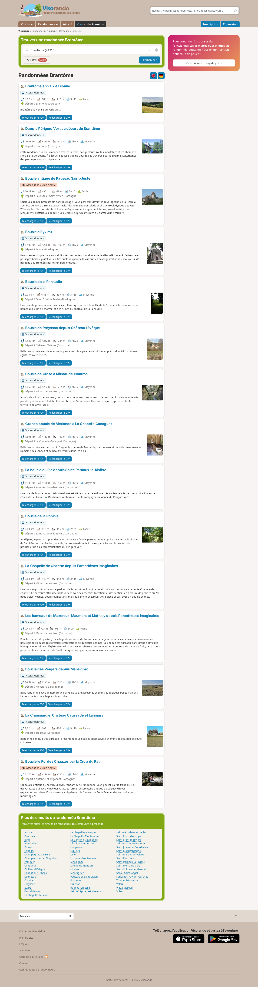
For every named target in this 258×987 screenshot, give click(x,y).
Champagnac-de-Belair (38, 854)
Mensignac (76, 862)
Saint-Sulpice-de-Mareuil (131, 869)
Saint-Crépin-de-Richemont (86, 891)
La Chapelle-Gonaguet (83, 832)
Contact (23, 963)
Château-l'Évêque (34, 869)
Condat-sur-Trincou (35, 873)
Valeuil (120, 884)
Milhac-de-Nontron (81, 865)
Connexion (230, 24)
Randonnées (46, 24)
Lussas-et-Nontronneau (84, 858)
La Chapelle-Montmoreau (85, 836)
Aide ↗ (67, 24)
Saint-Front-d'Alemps (128, 836)
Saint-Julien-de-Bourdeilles (132, 847)
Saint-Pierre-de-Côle (128, 865)
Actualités (25, 950)
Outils (25, 24)
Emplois (24, 944)
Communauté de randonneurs (37, 969)
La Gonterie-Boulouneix (84, 839)
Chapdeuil (30, 865)
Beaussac (29, 836)
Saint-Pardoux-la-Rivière (130, 862)
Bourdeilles (31, 843)
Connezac (30, 876)
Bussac (28, 847)
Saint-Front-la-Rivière (128, 839)
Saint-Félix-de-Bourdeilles (131, 832)
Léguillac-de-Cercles (82, 843)
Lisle (73, 854)
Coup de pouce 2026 (31, 956)
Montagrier (77, 873)
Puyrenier (76, 880)
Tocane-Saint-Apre (127, 880)
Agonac (28, 832)
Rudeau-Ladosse (80, 887)
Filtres (38, 60)
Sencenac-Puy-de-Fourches (132, 876)
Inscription (210, 24)
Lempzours (76, 847)
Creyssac (29, 884)
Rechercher (150, 60)
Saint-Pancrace (125, 858)
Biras (27, 839)
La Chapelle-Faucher (36, 895)
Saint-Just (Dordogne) (128, 850)
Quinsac (75, 884)
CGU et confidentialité (32, 931)
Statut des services (117, 980)
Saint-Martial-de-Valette (130, 854)
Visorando (23, 30)
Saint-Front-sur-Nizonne (130, 843)
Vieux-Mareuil (124, 887)
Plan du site (26, 937)
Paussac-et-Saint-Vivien (84, 876)
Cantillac (29, 850)
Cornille (29, 880)
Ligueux (75, 850)
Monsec (75, 869)
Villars (120, 891)
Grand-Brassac (33, 891)
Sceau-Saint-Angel (127, 873)
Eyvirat (28, 887)
